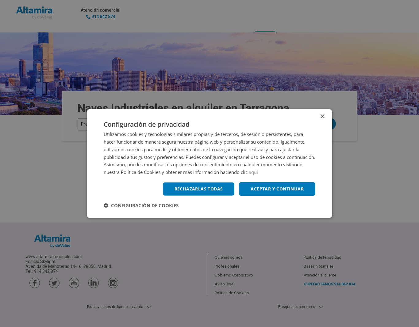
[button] (141, 205)
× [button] (322, 116)
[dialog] (209, 163)
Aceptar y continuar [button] (277, 189)
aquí (253, 172)
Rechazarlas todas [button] (199, 189)
